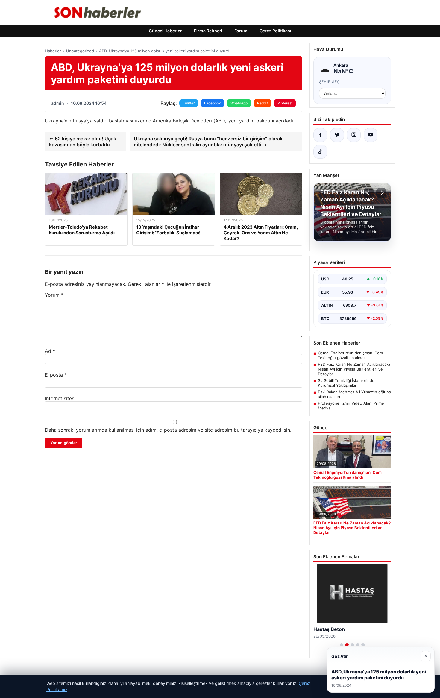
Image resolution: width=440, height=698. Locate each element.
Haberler (53, 50)
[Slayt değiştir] (341, 644)
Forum (241, 30)
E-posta (56, 375)
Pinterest (284, 103)
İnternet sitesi (60, 398)
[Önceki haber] (369, 193)
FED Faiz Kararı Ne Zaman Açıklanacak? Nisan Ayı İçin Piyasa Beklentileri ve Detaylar (354, 369)
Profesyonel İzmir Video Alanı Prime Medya (351, 405)
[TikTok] (320, 152)
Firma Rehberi (208, 30)
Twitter (189, 103)
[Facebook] (320, 135)
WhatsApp (239, 103)
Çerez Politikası (275, 30)
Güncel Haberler (165, 30)
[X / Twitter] (337, 135)
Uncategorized (80, 50)
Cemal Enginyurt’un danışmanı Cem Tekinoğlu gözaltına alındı (350, 355)
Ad (50, 351)
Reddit (262, 103)
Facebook (212, 103)
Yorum (54, 295)
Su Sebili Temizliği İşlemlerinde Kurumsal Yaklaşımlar (346, 383)
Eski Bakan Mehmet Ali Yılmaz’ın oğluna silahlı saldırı (354, 394)
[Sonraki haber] (381, 193)
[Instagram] (354, 135)
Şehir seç (329, 81)
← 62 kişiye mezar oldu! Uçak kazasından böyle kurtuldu (82, 142)
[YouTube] (370, 135)
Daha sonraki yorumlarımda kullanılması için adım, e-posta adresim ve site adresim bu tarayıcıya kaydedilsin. (168, 430)
